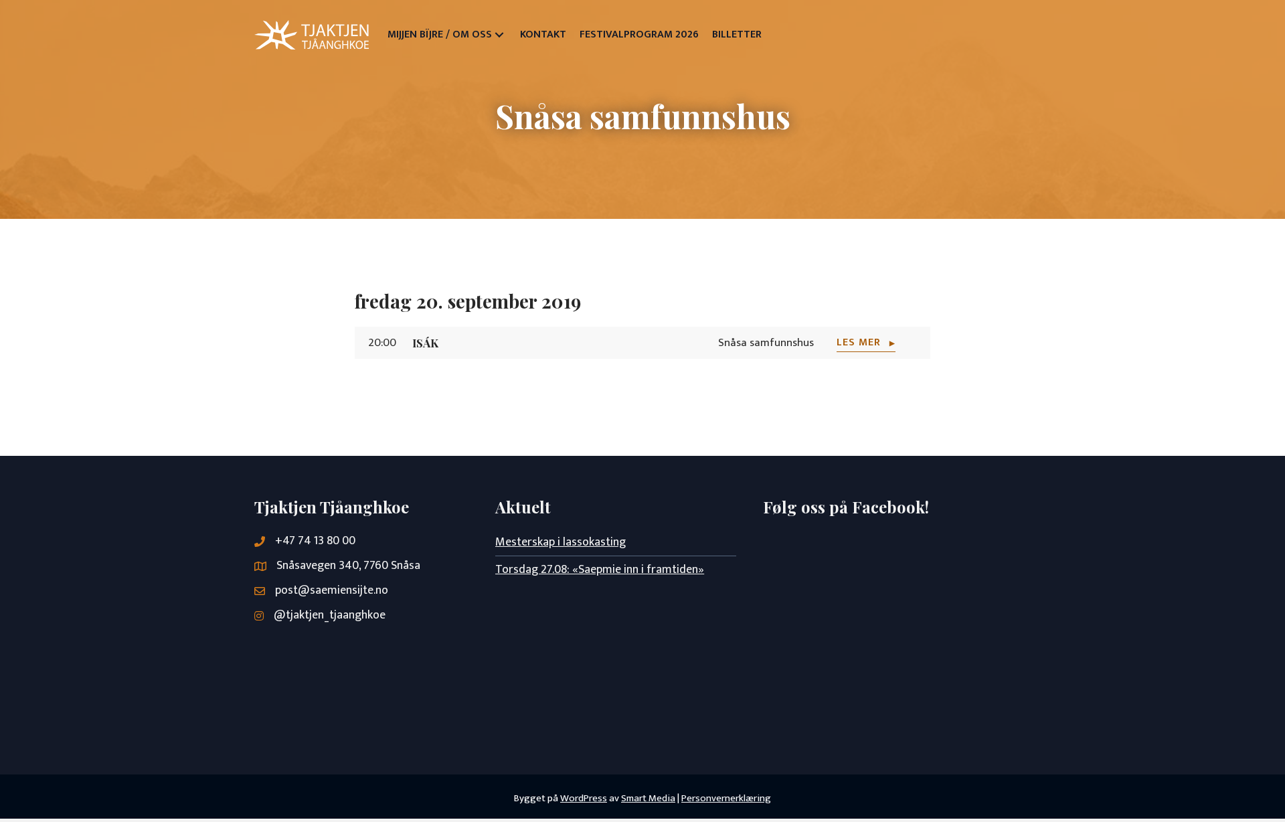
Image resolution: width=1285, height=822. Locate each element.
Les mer (866, 343)
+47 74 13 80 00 (315, 541)
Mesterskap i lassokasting (560, 542)
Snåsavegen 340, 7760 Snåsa (348, 566)
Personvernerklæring (726, 798)
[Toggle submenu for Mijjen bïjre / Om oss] (499, 35)
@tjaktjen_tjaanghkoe (330, 615)
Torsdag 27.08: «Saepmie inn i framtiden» (599, 570)
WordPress (583, 798)
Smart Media (648, 798)
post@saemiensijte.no (331, 590)
